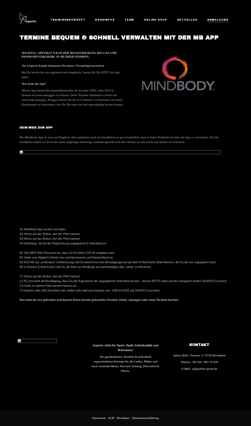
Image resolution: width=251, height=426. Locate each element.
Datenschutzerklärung (145, 418)
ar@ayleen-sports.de (204, 368)
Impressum (99, 418)
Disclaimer (123, 418)
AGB (111, 418)
